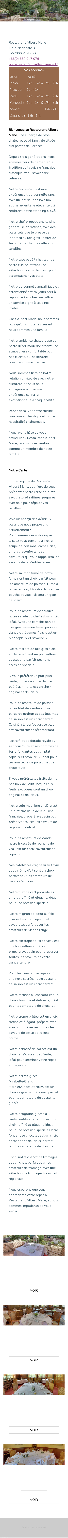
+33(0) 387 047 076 (24, 59)
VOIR (34, 1290)
